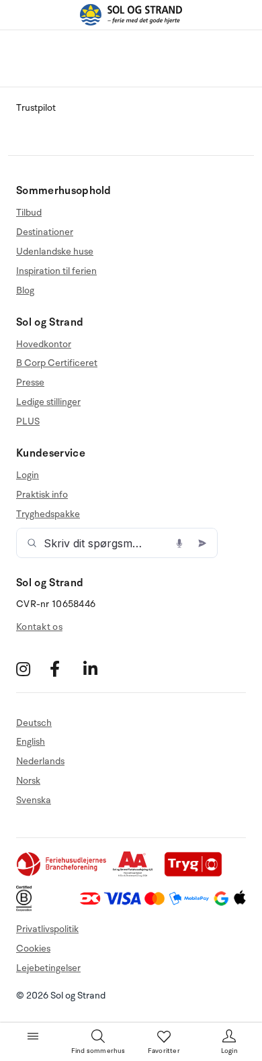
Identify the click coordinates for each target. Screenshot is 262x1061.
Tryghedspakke (48, 514)
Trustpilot (36, 107)
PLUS (28, 421)
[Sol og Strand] (131, 15)
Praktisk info (42, 494)
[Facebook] (65, 669)
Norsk (28, 780)
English (30, 741)
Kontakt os (39, 626)
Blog (25, 290)
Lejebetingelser (48, 968)
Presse (30, 382)
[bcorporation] (27, 908)
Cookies (33, 948)
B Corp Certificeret (56, 363)
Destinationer (44, 232)
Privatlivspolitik (47, 929)
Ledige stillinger (48, 402)
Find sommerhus (98, 1051)
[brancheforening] (62, 874)
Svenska (33, 800)
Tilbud (29, 213)
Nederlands (40, 761)
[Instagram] (31, 669)
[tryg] (197, 874)
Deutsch (34, 723)
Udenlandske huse (54, 251)
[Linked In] (98, 669)
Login (27, 475)
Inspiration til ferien (56, 271)
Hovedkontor (43, 344)
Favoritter (164, 1051)
